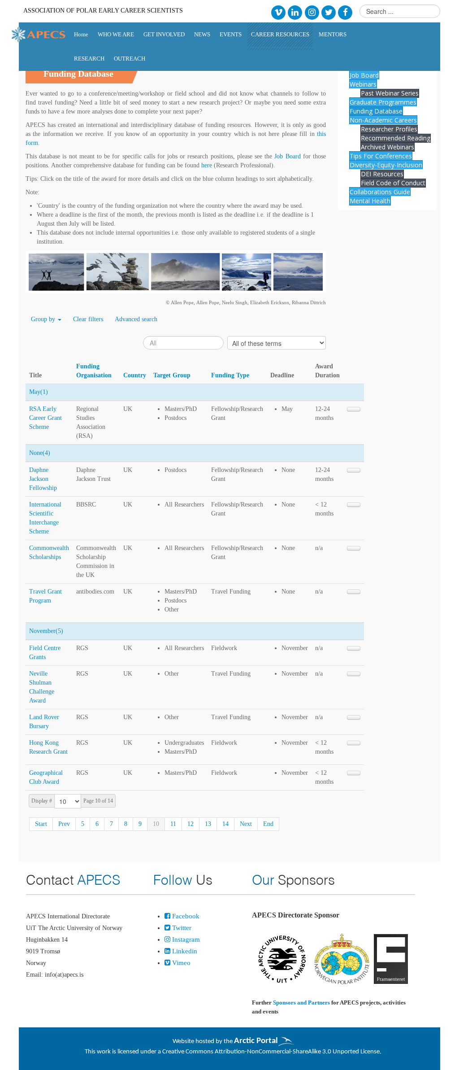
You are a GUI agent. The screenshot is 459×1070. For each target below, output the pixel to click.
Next (246, 824)
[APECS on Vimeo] (278, 12)
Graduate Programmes (383, 102)
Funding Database (376, 111)
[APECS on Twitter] (328, 12)
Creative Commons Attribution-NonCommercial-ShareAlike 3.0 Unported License (271, 1051)
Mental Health (370, 201)
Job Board (287, 156)
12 (190, 824)
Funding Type (230, 375)
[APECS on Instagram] (311, 12)
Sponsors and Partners (301, 1002)
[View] (353, 409)
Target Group (172, 375)
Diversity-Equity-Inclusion (386, 165)
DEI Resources (382, 174)
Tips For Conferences (381, 156)
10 (156, 824)
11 (173, 824)
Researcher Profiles (389, 129)
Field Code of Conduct (393, 183)
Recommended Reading (395, 138)
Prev (64, 824)
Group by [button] (44, 319)
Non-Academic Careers (383, 120)
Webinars (363, 84)
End (268, 824)
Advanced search (136, 319)
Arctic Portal (256, 1041)
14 (225, 824)
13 (208, 824)
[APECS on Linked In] (295, 12)
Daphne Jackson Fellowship (43, 479)
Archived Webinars (387, 147)
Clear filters (88, 319)
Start (41, 824)
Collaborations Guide (380, 192)
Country (134, 375)
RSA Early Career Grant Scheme (45, 418)
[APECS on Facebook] (345, 12)
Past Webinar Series (390, 93)
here (206, 165)
